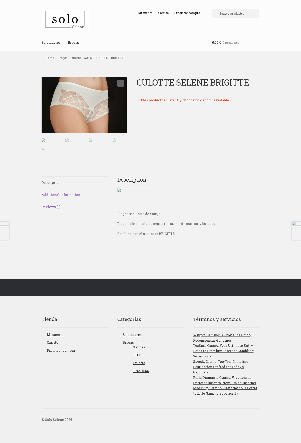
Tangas (139, 347)
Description (51, 182)
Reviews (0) (51, 207)
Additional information (61, 194)
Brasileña (141, 371)
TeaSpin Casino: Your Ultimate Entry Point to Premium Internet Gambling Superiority (223, 350)
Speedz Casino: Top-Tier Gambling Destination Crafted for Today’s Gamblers (220, 366)
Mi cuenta (145, 13)
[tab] (75, 183)
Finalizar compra (187, 13)
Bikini (138, 355)
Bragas (73, 42)
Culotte (75, 58)
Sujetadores (51, 42)
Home (49, 58)
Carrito (163, 13)
